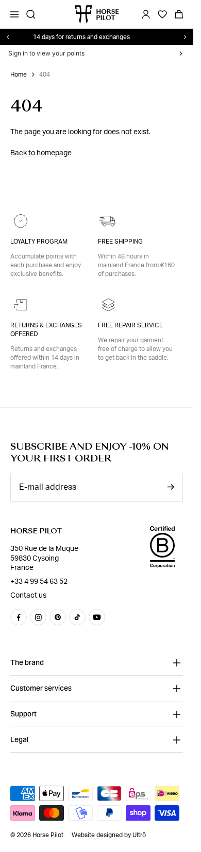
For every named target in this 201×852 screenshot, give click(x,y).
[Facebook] (18, 617)
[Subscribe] (170, 486)
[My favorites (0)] (162, 14)
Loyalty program (39, 241)
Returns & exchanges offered (46, 329)
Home (18, 74)
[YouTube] (97, 617)
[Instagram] (38, 617)
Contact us (28, 595)
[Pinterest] (57, 617)
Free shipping (120, 241)
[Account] (146, 14)
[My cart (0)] (179, 14)
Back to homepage (41, 153)
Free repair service (130, 325)
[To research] (31, 14)
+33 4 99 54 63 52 (39, 581)
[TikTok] (77, 617)
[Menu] (14, 14)
